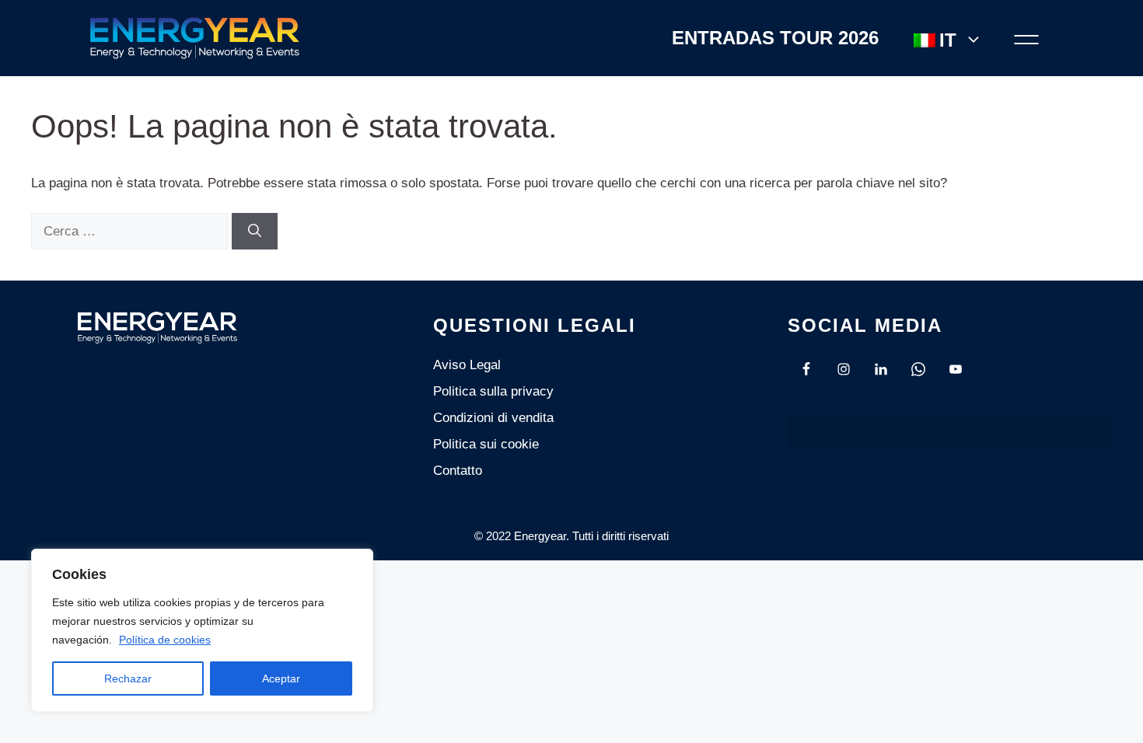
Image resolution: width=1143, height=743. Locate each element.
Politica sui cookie (486, 444)
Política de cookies (165, 639)
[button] (1026, 38)
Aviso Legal (467, 365)
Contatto (457, 470)
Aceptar (281, 678)
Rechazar (128, 678)
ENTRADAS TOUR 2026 (775, 38)
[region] (202, 630)
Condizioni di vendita (493, 417)
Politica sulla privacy (493, 391)
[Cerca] (255, 231)
